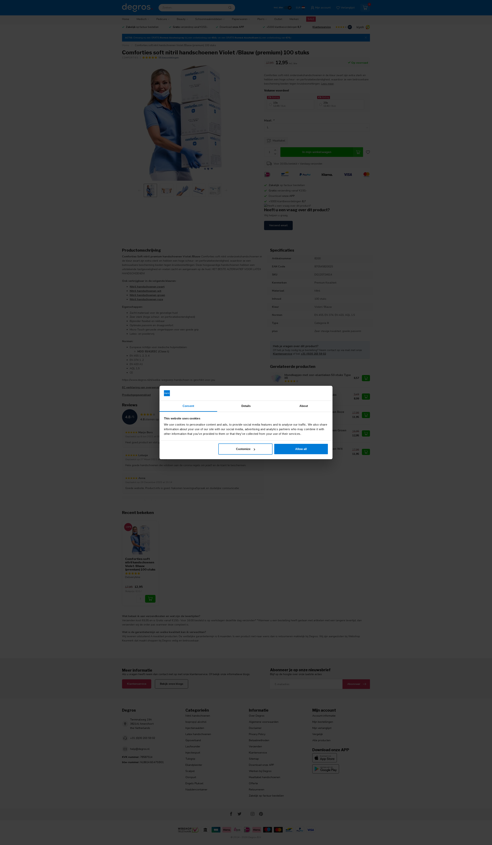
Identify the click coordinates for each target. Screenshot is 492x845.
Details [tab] (246, 406)
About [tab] (303, 406)
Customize (243, 449)
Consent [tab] (188, 406)
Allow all (301, 449)
